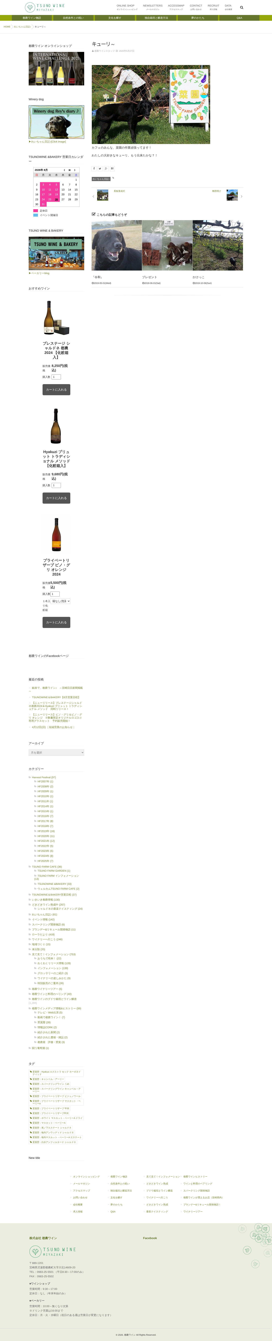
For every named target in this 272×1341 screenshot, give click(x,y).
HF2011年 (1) (45, 801)
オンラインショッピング (86, 1176)
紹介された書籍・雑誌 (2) (53, 1037)
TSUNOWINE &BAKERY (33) (55, 883)
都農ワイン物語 (118, 1176)
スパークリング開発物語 (196, 1190)
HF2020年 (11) (46, 836)
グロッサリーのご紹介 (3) (53, 973)
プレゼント (149, 277)
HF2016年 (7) (45, 816)
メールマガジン (81, 1183)
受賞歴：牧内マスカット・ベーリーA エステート (57, 1137)
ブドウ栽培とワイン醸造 (159, 1190)
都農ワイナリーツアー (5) (47, 988)
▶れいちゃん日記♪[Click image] (47, 141)
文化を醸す (116, 1197)
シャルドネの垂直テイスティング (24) (60, 908)
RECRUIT (213, 7)
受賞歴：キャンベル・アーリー (48, 1079)
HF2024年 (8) (45, 855)
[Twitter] (100, 168)
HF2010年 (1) (45, 796)
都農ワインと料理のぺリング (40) (52, 993)
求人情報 (78, 1211)
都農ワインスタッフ (104, 51)
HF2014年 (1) (45, 806)
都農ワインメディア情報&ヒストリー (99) (56, 1008)
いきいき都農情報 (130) (46, 899)
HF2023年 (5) (45, 850)
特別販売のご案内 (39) (51, 983)
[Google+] (106, 168)
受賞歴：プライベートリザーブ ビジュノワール (56, 1096)
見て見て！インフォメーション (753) (54, 954)
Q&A (112, 1211)
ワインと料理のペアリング (197, 1183)
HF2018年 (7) (45, 826)
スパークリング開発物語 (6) (48, 924)
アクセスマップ (81, 1190)
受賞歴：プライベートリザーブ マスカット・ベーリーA (56, 1102)
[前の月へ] (63, 170)
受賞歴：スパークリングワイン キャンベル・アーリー (57, 1090)
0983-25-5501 (45, 1272)
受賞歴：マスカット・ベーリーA (49, 1123)
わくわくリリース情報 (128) (54, 963)
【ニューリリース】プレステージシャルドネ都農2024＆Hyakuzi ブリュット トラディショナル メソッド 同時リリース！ (55, 706)
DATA (228, 7)
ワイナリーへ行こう (157, 1197)
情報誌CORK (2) (47, 1027)
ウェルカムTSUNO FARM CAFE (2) (58, 888)
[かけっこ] (218, 245)
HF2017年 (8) (45, 821)
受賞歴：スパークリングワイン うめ (51, 1084)
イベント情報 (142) (43, 919)
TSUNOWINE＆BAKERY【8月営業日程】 (56, 697)
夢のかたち (116, 1204)
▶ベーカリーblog (39, 273)
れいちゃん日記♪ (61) (44, 914)
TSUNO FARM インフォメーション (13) (56, 877)
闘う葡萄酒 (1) (40, 1048)
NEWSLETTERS (152, 7)
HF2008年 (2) (45, 786)
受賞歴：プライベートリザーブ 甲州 (51, 1108)
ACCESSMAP (176, 7)
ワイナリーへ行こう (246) (47, 939)
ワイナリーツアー (193, 1211)
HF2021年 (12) (46, 840)
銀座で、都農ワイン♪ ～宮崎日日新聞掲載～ (56, 689)
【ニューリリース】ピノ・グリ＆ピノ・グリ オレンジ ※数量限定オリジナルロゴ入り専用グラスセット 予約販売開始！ (55, 717)
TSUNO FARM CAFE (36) (47, 866)
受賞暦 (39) (44, 1022)
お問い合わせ (80, 1197)
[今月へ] (69, 170)
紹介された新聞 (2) (49, 1032)
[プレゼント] (167, 245)
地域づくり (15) (41, 944)
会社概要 (78, 1204)
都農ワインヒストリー (195, 1176)
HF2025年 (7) (45, 860)
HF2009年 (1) (45, 791)
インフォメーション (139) (53, 968)
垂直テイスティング (157, 1211)
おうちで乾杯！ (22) (49, 958)
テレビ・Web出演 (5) (50, 1012)
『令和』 (97, 277)
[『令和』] (117, 245)
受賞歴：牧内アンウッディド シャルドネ (53, 1132)
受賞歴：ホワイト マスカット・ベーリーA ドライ (58, 1118)
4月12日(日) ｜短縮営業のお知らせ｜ (53, 727)
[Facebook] (94, 168)
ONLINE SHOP (127, 7)
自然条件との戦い (120, 1183)
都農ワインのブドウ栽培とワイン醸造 (54, 998)
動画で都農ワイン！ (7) (51, 1017)
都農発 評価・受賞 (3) (51, 1042)
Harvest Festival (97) (44, 777)
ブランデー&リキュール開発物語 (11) (54, 929)
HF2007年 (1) (45, 781)
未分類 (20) (38, 949)
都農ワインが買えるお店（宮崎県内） (203, 1197)
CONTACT (196, 7)
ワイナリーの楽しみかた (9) (54, 978)
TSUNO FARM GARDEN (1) (54, 870)
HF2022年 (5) (45, 845)
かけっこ (199, 277)
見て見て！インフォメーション (163, 1176)
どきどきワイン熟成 (157, 1183)
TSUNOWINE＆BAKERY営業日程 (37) (54, 894)
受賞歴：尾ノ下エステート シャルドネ (52, 1127)
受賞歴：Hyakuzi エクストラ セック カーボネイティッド (57, 1073)
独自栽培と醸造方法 (121, 1190)
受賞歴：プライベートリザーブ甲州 (50, 1113)
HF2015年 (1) (45, 811)
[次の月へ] (76, 170)
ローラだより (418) (43, 934)
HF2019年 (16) (46, 831)
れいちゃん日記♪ (101, 179)
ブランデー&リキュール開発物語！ (202, 1204)
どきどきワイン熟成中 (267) (48, 904)
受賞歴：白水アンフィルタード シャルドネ (54, 1142)
